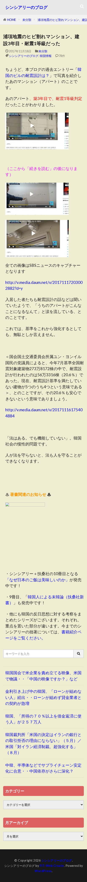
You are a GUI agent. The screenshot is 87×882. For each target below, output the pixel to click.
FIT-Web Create (52, 865)
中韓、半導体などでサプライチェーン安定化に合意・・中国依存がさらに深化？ (43, 768)
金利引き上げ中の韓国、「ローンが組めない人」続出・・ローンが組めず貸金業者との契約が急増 (43, 697)
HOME (11, 20)
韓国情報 (46, 56)
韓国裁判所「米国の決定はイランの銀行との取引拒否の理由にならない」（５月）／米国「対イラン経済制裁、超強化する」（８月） (43, 743)
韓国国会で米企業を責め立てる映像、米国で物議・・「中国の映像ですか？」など (43, 675)
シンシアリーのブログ (26, 7)
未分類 (26, 20)
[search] (79, 653)
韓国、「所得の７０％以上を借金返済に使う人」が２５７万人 (43, 718)
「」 (37, 579)
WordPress (43, 871)
